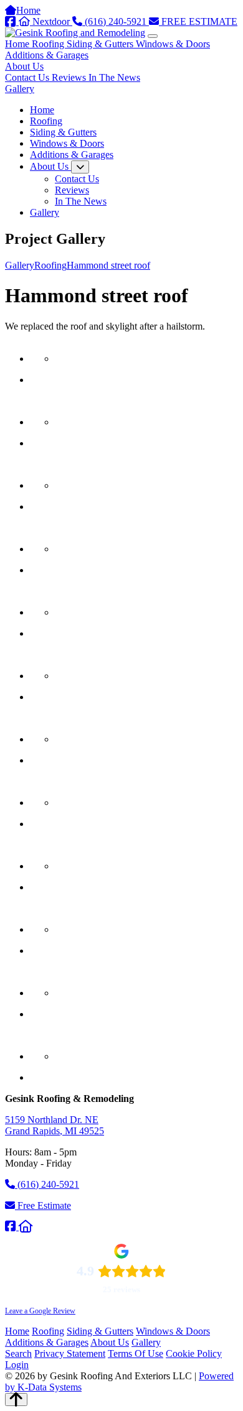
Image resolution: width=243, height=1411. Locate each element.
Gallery (19, 88)
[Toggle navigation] (153, 36)
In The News (114, 77)
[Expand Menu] (80, 166)
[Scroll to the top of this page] (16, 1399)
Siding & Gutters (101, 44)
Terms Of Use (135, 1353)
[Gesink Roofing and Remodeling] (75, 32)
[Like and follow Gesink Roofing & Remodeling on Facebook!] (12, 1226)
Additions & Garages (46, 55)
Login (17, 1364)
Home (18, 44)
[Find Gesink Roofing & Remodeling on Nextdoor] (26, 1226)
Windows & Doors (173, 44)
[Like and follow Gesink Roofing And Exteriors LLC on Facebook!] (12, 21)
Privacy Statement (69, 1353)
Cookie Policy (194, 1353)
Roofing (49, 44)
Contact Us (28, 77)
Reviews (70, 77)
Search (18, 1353)
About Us (24, 66)
